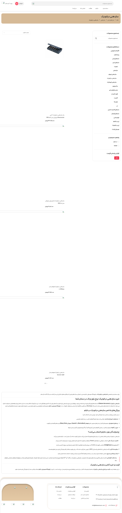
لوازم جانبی (116, 118)
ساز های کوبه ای (115, 114)
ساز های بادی (110, 20)
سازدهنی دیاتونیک (111, 78)
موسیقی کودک (115, 129)
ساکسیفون (115, 86)
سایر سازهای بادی (113, 90)
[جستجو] (33, 4)
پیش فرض (116, 55)
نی (117, 106)
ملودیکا (116, 102)
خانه (117, 20)
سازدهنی (102, 20)
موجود (115, 146)
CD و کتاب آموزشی (115, 51)
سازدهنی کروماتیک (111, 82)
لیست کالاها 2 (115, 125)
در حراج (115, 142)
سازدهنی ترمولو (112, 74)
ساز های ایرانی (115, 59)
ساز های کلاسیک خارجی (113, 110)
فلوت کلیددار (114, 94)
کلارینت (116, 98)
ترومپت (116, 67)
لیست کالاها (116, 122)
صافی (116, 158)
